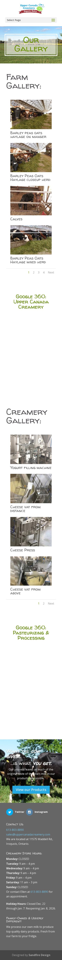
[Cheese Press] (31, 545)
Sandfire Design (39, 955)
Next (51, 272)
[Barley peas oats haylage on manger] (31, 128)
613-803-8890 (15, 830)
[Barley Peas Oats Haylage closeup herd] (31, 171)
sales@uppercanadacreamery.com (28, 834)
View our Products (31, 789)
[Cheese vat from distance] (31, 502)
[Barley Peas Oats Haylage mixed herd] (31, 253)
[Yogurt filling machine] (31, 463)
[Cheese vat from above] (31, 584)
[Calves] (31, 214)
